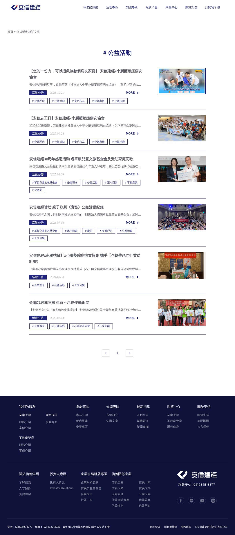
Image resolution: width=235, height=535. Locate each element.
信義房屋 (117, 482)
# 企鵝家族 (98, 101)
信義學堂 (87, 494)
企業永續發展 (89, 482)
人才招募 (25, 488)
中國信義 (145, 494)
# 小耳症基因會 (81, 326)
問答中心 (171, 7)
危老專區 (112, 7)
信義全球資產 (120, 499)
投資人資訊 (57, 482)
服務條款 (186, 526)
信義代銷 (117, 488)
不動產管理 (26, 437)
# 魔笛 (88, 230)
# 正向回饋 (111, 182)
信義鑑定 (117, 505)
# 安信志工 (78, 101)
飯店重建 (82, 420)
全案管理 (25, 415)
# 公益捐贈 (118, 101)
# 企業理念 (38, 101)
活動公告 (143, 415)
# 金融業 (37, 190)
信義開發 (117, 494)
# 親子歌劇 (71, 230)
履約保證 (51, 415)
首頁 (10, 31)
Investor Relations (61, 488)
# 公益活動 (58, 101)
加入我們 (203, 426)
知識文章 (112, 420)
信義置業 (145, 499)
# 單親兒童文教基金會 (44, 182)
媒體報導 (143, 420)
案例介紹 (25, 427)
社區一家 (87, 499)
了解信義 (25, 482)
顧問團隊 (203, 420)
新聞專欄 (143, 426)
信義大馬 (145, 488)
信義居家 (145, 505)
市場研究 (112, 415)
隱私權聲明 (170, 526)
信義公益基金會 (91, 488)
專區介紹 (82, 415)
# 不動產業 (131, 182)
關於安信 (191, 7)
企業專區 (82, 426)
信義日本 (145, 482)
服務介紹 (25, 422)
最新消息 (152, 7)
